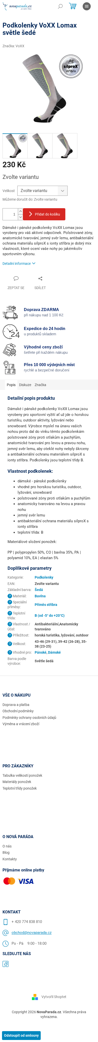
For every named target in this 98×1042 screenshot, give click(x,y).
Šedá (39, 590)
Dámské (54, 652)
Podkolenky (44, 577)
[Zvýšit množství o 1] (20, 211)
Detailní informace (17, 264)
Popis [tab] (11, 385)
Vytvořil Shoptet (53, 997)
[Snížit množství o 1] (20, 217)
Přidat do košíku (47, 214)
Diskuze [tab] (25, 385)
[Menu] (87, 6)
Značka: (13, 46)
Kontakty (10, 859)
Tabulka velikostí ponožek (22, 775)
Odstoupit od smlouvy (21, 1035)
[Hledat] (60, 6)
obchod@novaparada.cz (32, 932)
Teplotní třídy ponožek (20, 788)
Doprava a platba (16, 705)
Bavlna (40, 596)
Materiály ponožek (17, 782)
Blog (6, 852)
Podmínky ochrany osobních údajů (29, 718)
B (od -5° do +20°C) (50, 615)
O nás (7, 846)
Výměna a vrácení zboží (21, 724)
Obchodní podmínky (18, 711)
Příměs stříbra (46, 605)
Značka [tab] (40, 385)
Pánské (40, 652)
